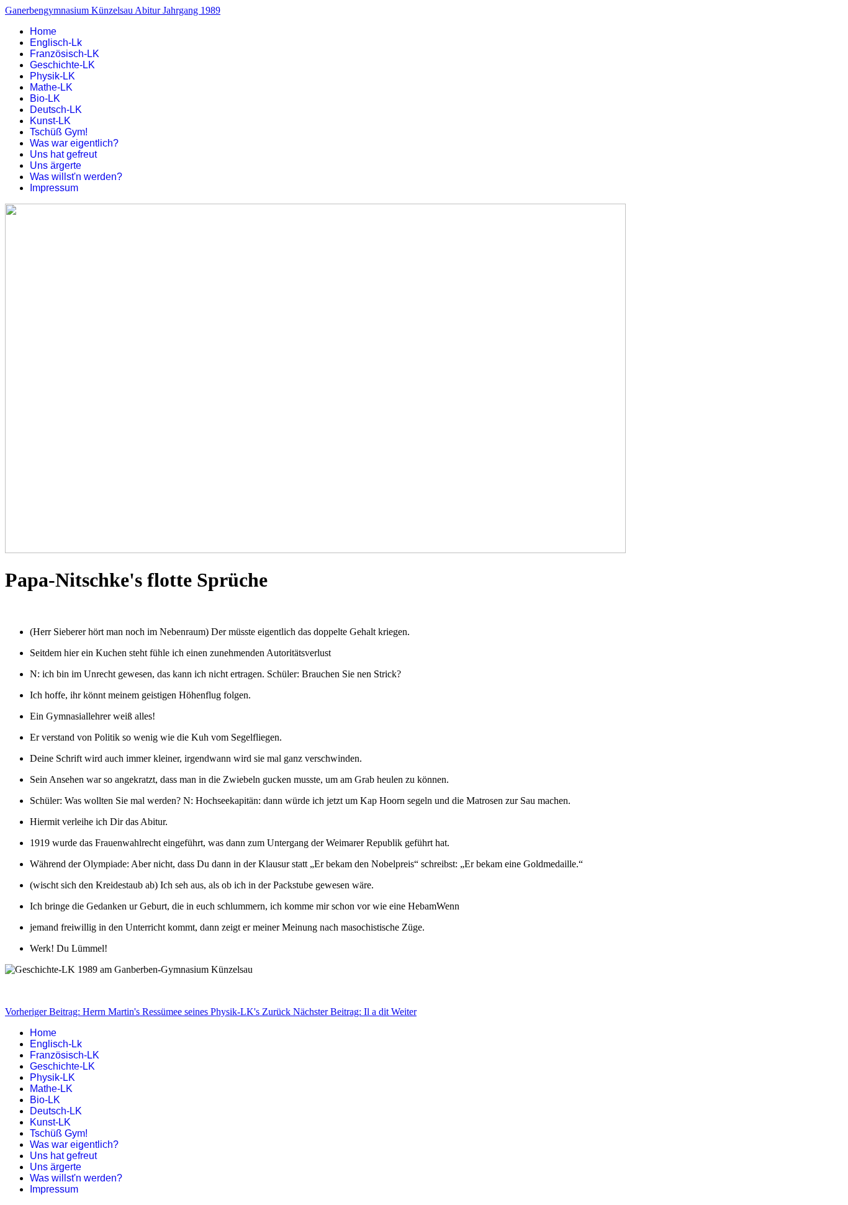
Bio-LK (45, 98)
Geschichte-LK (62, 65)
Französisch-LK (64, 53)
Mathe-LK (51, 87)
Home (43, 31)
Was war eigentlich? (74, 143)
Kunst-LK (50, 120)
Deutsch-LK (56, 109)
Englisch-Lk (56, 42)
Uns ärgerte (55, 165)
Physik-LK (52, 76)
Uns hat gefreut (63, 154)
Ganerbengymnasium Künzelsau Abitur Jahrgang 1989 (112, 10)
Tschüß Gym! (59, 132)
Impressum (54, 188)
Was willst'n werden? (76, 176)
